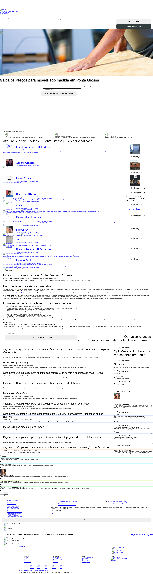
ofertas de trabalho (4, 13)
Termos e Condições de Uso (26, 570)
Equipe (26, 557)
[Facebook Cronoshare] (118, 549)
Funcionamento (86, 558)
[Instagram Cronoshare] (118, 547)
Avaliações (84, 559)
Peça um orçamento (123, 347)
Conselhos (55, 560)
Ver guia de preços (136, 209)
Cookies (47, 570)
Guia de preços (86, 562)
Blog (25, 559)
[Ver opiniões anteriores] (2, 493)
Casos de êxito (85, 560)
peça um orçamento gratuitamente (11, 11)
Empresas (55, 562)
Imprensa (26, 560)
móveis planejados (18, 292)
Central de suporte (115, 557)
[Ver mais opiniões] (6, 493)
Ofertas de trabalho (58, 559)
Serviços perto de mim (87, 557)
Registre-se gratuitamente (61, 514)
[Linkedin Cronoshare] (118, 552)
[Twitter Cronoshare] (117, 550)
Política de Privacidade (39, 570)
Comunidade (27, 562)
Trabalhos (55, 558)
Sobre (25, 558)
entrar (1, 11)
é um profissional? (4, 12)
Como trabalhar (57, 557)
